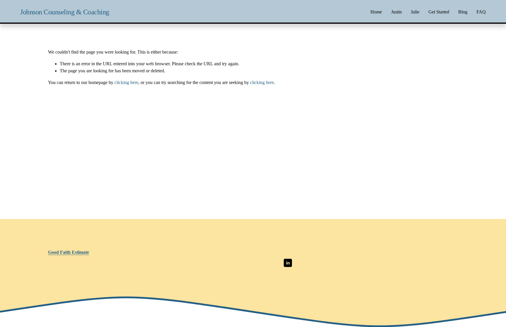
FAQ (481, 11)
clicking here (126, 82)
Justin (396, 11)
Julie (415, 11)
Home (376, 11)
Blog (462, 11)
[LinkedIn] (288, 263)
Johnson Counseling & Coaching (64, 12)
